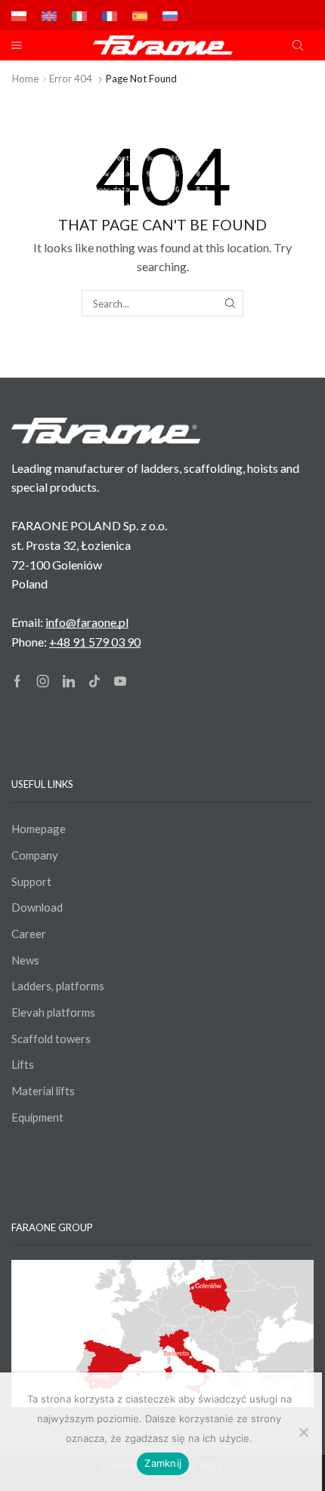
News (25, 960)
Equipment (37, 1117)
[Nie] (303, 1432)
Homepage (38, 828)
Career (28, 933)
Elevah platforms (53, 1012)
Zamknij (162, 1463)
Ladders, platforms (57, 985)
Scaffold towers (51, 1038)
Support (31, 881)
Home (25, 79)
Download (37, 907)
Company (34, 855)
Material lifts (43, 1090)
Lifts (22, 1064)
